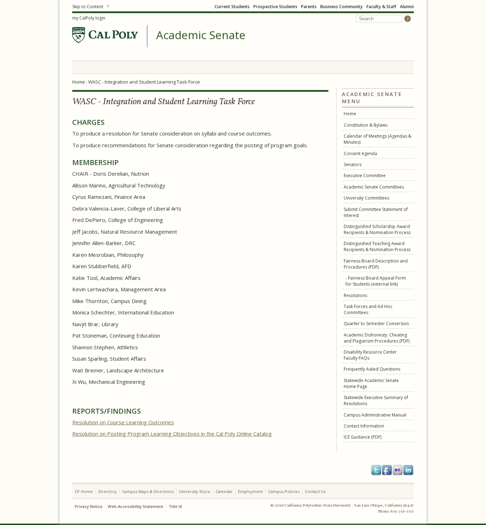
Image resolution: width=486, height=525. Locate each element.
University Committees (366, 198)
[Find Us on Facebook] (387, 470)
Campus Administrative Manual (375, 415)
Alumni (407, 7)
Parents (309, 7)
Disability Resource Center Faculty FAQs (370, 355)
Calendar (224, 491)
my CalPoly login (88, 18)
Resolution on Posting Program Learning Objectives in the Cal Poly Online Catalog (172, 433)
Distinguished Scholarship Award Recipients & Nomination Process (377, 229)
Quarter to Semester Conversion (376, 323)
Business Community (341, 7)
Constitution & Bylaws (365, 125)
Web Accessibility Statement (135, 506)
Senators (352, 164)
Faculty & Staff (381, 7)
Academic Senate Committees (374, 187)
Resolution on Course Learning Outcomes (123, 422)
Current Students (232, 7)
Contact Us (315, 491)
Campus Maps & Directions (148, 491)
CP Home (84, 491)
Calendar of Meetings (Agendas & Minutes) (377, 139)
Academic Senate (200, 35)
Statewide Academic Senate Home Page (371, 383)
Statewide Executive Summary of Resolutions (376, 400)
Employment (250, 491)
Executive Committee (365, 176)
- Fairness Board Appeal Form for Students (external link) (375, 281)
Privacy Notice (88, 506)
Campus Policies (284, 491)
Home (78, 82)
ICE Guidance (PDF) (362, 437)
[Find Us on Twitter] (376, 470)
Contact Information (364, 426)
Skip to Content (87, 7)
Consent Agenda (360, 153)
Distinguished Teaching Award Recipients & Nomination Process (377, 246)
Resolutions (355, 295)
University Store (194, 491)
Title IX (175, 506)
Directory (107, 491)
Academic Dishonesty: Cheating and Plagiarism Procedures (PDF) (377, 338)
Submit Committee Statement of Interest (376, 212)
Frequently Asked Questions (372, 369)
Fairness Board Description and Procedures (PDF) (376, 264)
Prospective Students (275, 7)
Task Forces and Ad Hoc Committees (368, 309)
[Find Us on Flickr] (397, 470)
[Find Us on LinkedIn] (408, 470)
